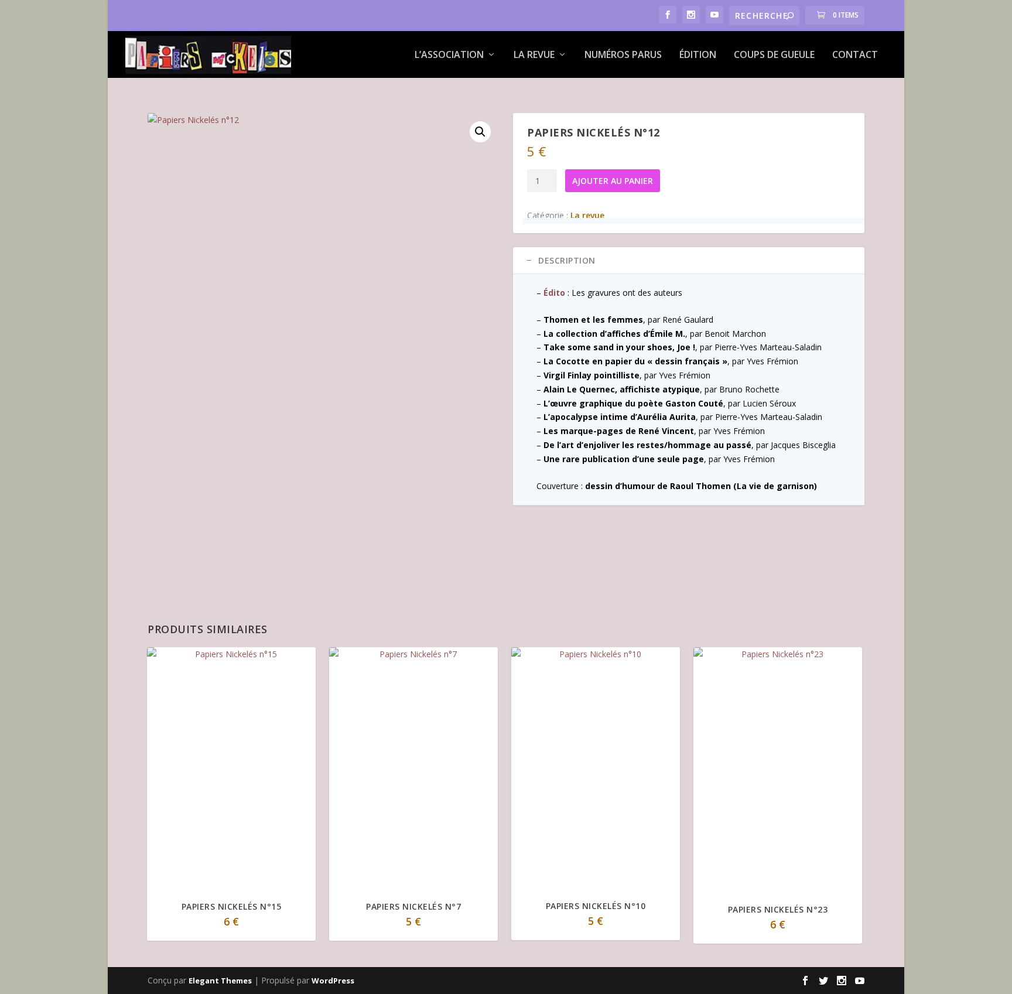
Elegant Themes (220, 980)
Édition (697, 55)
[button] (480, 131)
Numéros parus (623, 55)
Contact (855, 55)
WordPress (333, 980)
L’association (449, 55)
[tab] (688, 260)
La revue (534, 55)
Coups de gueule (774, 55)
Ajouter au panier (612, 180)
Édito (554, 292)
